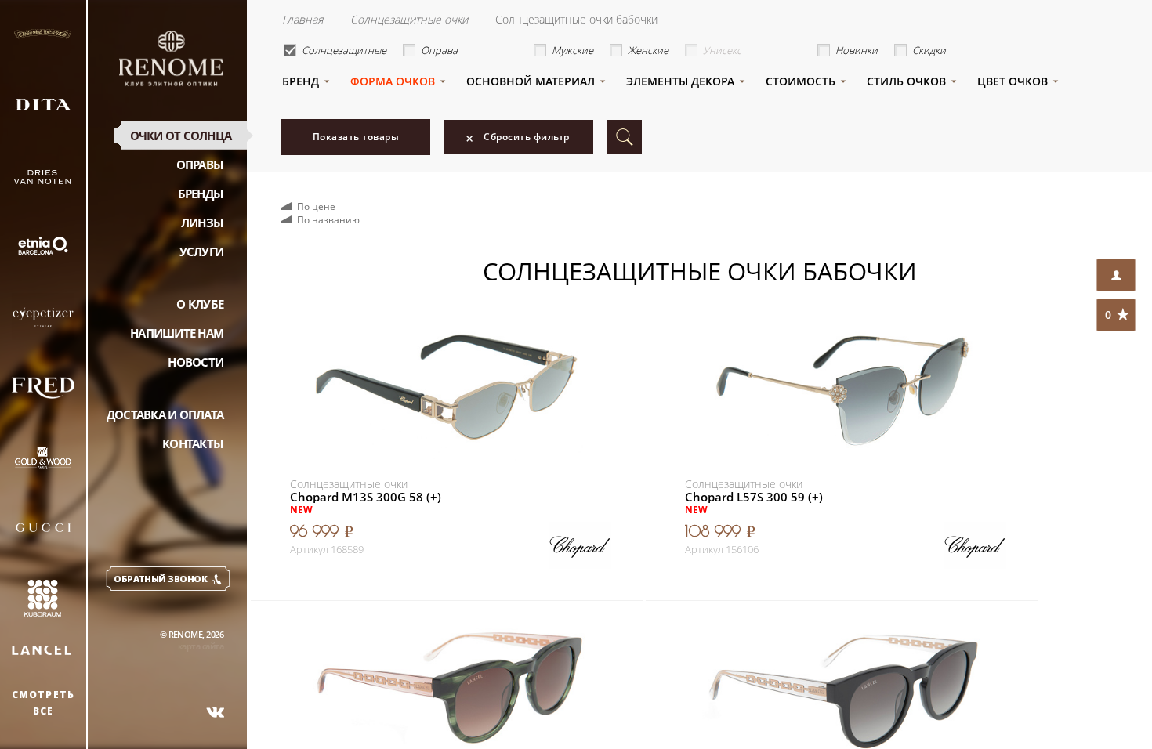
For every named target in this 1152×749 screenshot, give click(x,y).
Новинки (856, 50)
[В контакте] (215, 712)
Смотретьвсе (43, 703)
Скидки (929, 50)
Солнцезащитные (344, 50)
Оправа (439, 50)
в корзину (543, 538)
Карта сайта (200, 646)
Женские (648, 50)
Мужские (572, 50)
